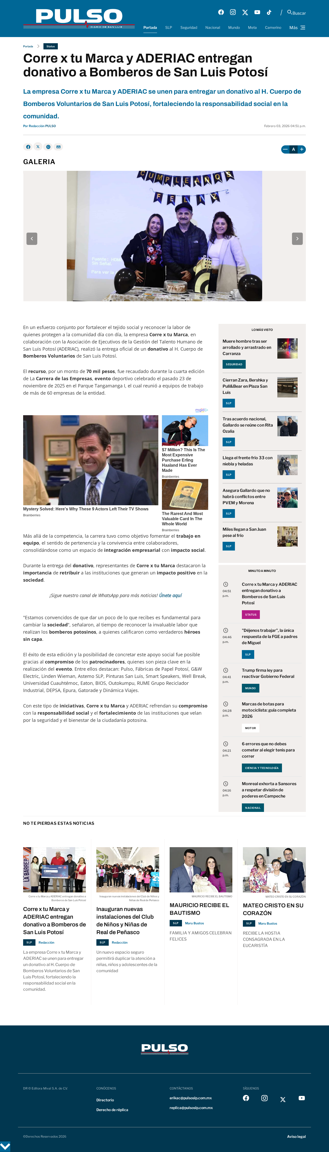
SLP (168, 27)
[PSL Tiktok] (269, 12)
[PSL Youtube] (257, 12)
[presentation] (31, 238)
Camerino (273, 27)
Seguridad (188, 27)
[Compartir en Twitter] (37, 146)
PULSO (50, 126)
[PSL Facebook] (221, 12)
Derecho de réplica (112, 1109)
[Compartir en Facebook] (28, 146)
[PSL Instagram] (233, 12)
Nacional (212, 27)
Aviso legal (296, 1136)
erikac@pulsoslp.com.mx (191, 1098)
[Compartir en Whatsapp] (48, 146)
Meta (252, 27)
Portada (150, 27)
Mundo (234, 27)
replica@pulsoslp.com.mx (191, 1107)
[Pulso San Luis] (79, 18)
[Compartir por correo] (58, 146)
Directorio (105, 1100)
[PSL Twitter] (245, 12)
